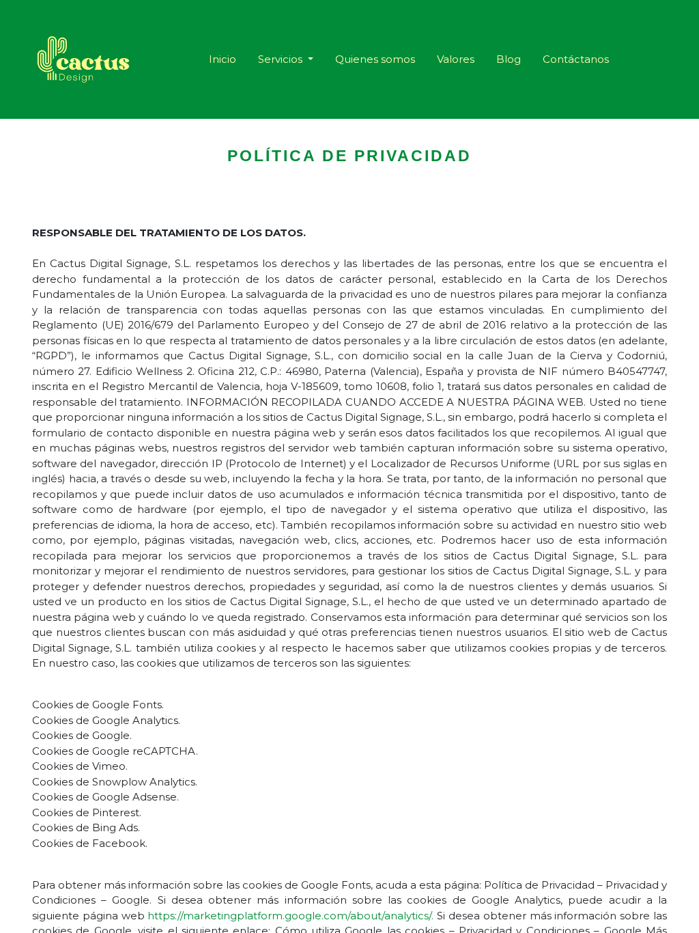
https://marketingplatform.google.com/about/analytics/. (290, 915)
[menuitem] (222, 59)
